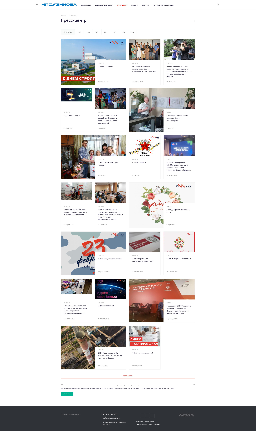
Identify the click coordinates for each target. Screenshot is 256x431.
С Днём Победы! (139, 163)
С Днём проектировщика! (142, 353)
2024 (88, 32)
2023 (97, 32)
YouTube (152, 416)
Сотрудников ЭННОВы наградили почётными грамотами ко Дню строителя (144, 68)
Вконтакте (142, 416)
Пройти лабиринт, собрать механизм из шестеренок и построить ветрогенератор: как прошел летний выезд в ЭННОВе (179, 71)
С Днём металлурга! (72, 115)
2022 (105, 32)
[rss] (194, 21)
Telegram (147, 416)
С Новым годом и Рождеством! (179, 259)
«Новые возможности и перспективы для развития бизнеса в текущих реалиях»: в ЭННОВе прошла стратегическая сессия (110, 215)
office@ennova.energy (111, 418)
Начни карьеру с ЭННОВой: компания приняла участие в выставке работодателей (75, 212)
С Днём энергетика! (106, 306)
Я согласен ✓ (67, 394)
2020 (123, 32)
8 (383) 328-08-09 (110, 414)
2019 (132, 32)
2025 (79, 32)
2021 (114, 32)
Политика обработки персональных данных (186, 415)
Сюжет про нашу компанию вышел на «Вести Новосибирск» (177, 118)
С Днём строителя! (105, 66)
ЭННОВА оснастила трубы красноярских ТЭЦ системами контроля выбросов (110, 355)
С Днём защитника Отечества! (110, 259)
